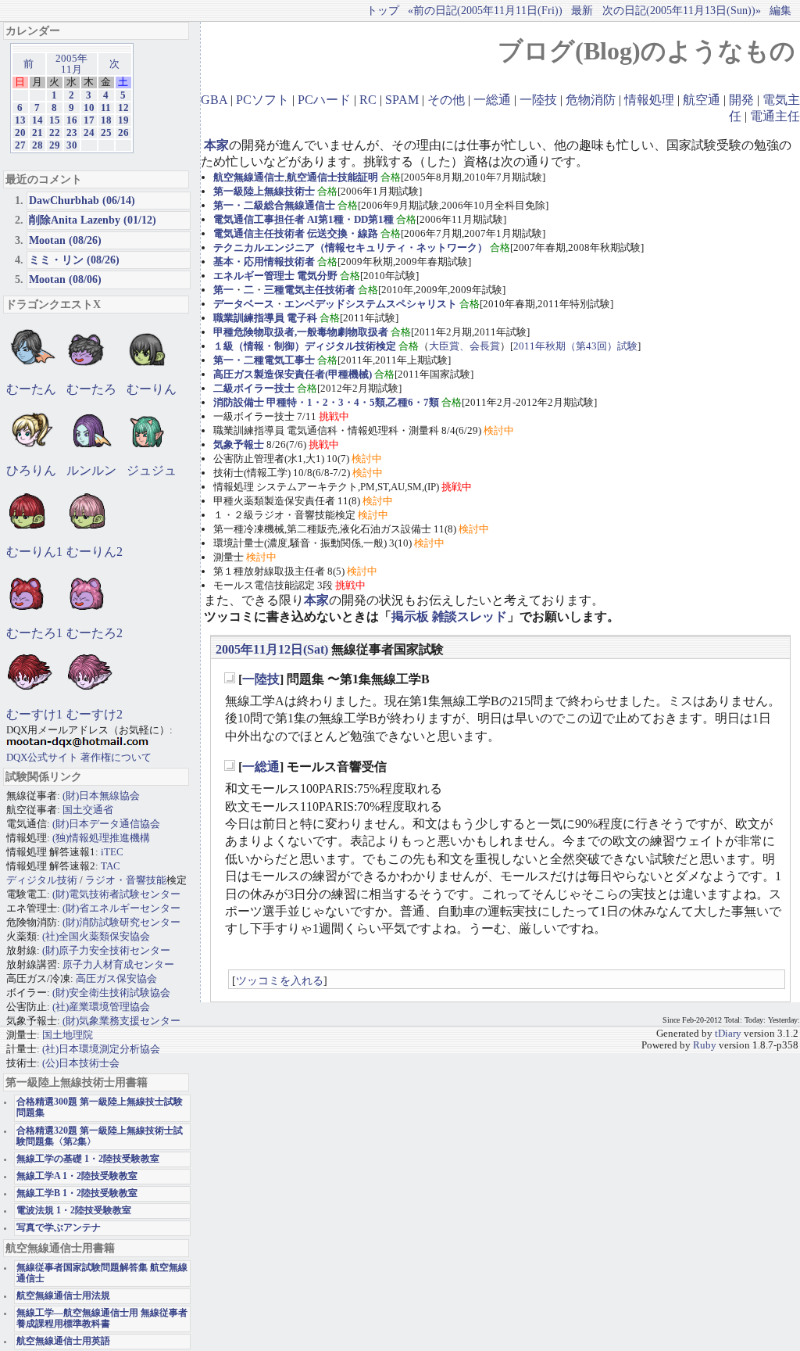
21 (37, 132)
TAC (110, 866)
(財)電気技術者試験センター (116, 894)
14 (37, 120)
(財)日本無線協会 (101, 795)
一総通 (492, 99)
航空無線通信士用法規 (63, 1296)
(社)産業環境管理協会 (101, 1006)
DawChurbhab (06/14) (82, 200)
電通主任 (775, 116)
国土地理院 (67, 1035)
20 (20, 132)
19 (123, 120)
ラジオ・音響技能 (125, 880)
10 (89, 107)
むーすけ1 (34, 714)
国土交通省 (87, 809)
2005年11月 (71, 64)
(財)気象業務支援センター (121, 1021)
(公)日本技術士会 (81, 1063)
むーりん (152, 389)
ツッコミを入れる (279, 980)
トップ (382, 10)
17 (89, 120)
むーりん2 (94, 551)
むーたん (31, 389)
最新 (582, 10)
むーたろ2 (94, 633)
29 (54, 145)
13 (20, 120)
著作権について (116, 757)
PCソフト (262, 99)
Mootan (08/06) (65, 279)
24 (89, 132)
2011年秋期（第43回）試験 (575, 346)
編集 (780, 10)
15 (54, 120)
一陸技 (538, 99)
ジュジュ (152, 470)
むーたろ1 (34, 633)
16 (71, 120)
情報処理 (649, 99)
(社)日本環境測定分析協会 (101, 1049)
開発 (741, 99)
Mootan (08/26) (65, 240)
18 (106, 120)
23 (71, 132)
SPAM (402, 99)
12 (123, 107)
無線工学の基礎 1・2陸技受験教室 (87, 1159)
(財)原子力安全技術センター (106, 950)
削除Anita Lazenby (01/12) (92, 219)
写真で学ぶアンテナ (58, 1228)
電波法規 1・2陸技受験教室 (73, 1211)
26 (123, 132)
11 (106, 107)
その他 (446, 99)
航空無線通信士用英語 (63, 1341)
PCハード (324, 99)
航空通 (701, 99)
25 (106, 132)
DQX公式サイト (43, 757)
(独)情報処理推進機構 (101, 838)
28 (37, 145)
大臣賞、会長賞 (464, 346)
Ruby (704, 1045)
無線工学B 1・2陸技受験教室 (77, 1193)
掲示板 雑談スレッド (449, 616)
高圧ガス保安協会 (116, 978)
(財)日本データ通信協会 (106, 824)
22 (54, 132)
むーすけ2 (94, 714)
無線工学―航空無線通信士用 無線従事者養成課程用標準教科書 (102, 1318)
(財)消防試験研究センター (121, 922)
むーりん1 (34, 551)
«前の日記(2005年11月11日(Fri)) (485, 10)
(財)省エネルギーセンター (121, 908)
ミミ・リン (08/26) (74, 259)
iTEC (112, 852)
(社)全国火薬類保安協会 (96, 936)
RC (368, 99)
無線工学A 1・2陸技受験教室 (77, 1176)
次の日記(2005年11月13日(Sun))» (681, 10)
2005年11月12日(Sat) (272, 649)
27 (20, 145)
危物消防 (591, 99)
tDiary (728, 1033)
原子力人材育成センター (118, 964)
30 (71, 145)
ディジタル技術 (41, 880)
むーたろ (91, 389)
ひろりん (31, 470)
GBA (214, 99)
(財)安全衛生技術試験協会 (111, 992)
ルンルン (91, 470)
